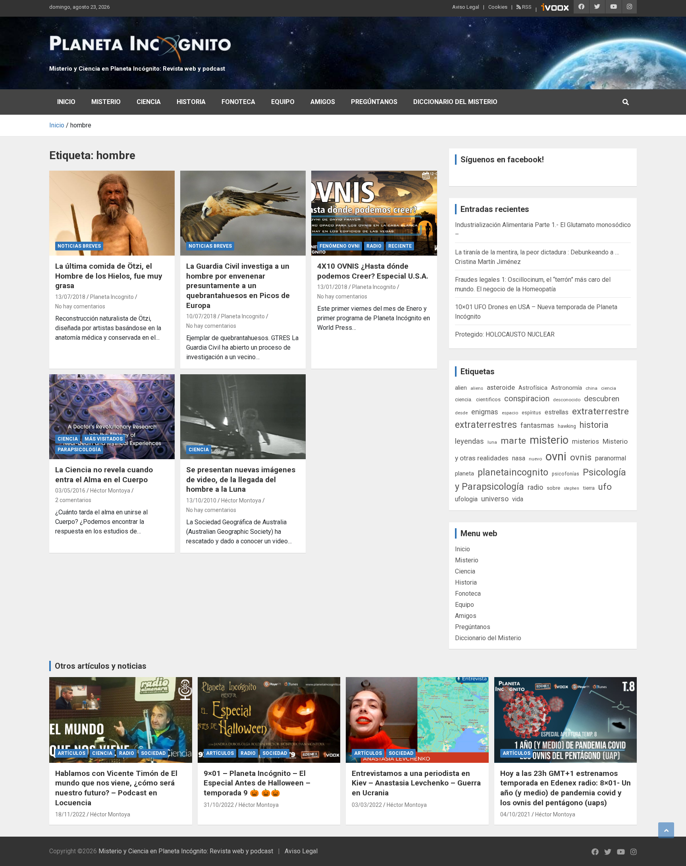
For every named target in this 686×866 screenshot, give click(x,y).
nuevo (535, 459)
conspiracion (526, 398)
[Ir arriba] (666, 830)
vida (517, 499)
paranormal (610, 458)
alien (461, 387)
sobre (553, 488)
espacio (510, 413)
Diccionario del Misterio (455, 102)
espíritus (531, 413)
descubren (601, 398)
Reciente (400, 246)
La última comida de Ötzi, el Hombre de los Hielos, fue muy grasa (108, 276)
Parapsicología (79, 449)
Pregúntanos (374, 102)
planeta (464, 473)
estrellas (556, 412)
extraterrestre (600, 411)
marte (513, 440)
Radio (374, 246)
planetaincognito (513, 472)
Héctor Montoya (110, 490)
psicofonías (565, 474)
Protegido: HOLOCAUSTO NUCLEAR (505, 334)
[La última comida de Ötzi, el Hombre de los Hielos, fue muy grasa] (112, 213)
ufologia (466, 499)
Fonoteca (238, 102)
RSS (526, 7)
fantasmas (537, 425)
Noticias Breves (79, 246)
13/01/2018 (332, 287)
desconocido (566, 399)
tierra (589, 488)
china (591, 388)
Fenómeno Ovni (340, 246)
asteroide (501, 387)
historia (594, 425)
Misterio (106, 102)
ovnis (581, 457)
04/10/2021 (515, 814)
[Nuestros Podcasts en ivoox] (555, 8)
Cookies (497, 7)
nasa (518, 458)
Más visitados (104, 439)
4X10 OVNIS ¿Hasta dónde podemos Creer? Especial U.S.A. (372, 271)
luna (492, 442)
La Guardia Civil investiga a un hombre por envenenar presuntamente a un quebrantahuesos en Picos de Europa (238, 286)
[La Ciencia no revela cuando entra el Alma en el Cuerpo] (112, 417)
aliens (476, 388)
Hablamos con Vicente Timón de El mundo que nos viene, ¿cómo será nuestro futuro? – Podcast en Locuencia (116, 788)
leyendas (469, 441)
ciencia (608, 388)
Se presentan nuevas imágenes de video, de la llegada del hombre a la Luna (240, 479)
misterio (549, 440)
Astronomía (566, 387)
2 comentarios (73, 500)
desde (461, 413)
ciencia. (463, 399)
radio (535, 487)
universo (495, 499)
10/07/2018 (201, 316)
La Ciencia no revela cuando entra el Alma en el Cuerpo (104, 474)
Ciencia (149, 102)
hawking (567, 426)
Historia (191, 102)
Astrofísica (532, 387)
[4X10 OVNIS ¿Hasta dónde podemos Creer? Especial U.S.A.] (374, 213)
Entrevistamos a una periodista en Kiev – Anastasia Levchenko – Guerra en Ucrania (416, 783)
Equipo (283, 102)
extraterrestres (486, 425)
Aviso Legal (465, 7)
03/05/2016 (70, 490)
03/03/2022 (367, 805)
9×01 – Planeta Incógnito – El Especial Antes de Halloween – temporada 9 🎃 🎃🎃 (257, 783)
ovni (556, 456)
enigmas (484, 412)
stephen (571, 488)
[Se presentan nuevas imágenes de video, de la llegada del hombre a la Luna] (243, 417)
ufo (605, 487)
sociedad (153, 753)
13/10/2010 (201, 500)
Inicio (66, 102)
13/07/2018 (70, 297)
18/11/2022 (70, 814)
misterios (585, 441)
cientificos (488, 399)
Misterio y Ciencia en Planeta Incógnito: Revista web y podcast (137, 68)
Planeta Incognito (112, 297)
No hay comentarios (80, 306)
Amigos (322, 102)
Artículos (71, 753)
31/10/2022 (219, 805)
